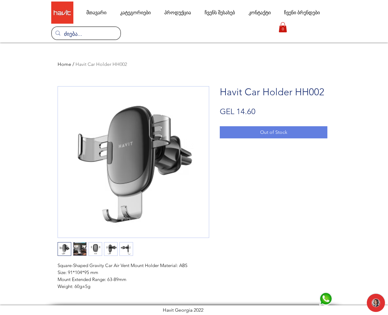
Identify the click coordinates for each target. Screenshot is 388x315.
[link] (283, 27)
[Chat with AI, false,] (376, 303)
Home (64, 64)
